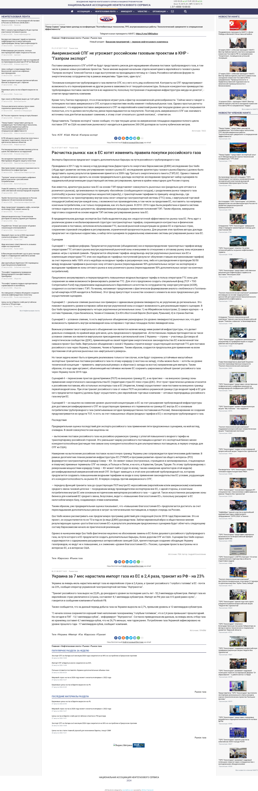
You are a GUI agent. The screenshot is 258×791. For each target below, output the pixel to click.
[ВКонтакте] (119, 138)
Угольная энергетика (21, 154)
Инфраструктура (19, 144)
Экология (17, 25)
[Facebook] (115, 138)
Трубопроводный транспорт (23, 46)
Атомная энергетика (21, 64)
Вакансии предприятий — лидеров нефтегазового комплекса (137, 42)
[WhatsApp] (138, 138)
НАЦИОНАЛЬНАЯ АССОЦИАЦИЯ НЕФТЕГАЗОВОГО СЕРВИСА (129, 777)
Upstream (17, 55)
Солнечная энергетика (22, 267)
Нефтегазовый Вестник (133, 142)
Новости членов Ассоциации (24, 133)
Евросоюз (64, 558)
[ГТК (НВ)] (129, 18)
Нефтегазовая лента (71, 38)
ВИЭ (15, 193)
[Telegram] (134, 138)
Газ (81, 634)
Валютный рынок (20, 101)
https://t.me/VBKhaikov (147, 33)
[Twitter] (130, 138)
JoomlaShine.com (127, 790)
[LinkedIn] (127, 138)
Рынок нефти (18, 212)
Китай (75, 135)
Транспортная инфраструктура (24, 163)
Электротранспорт (20, 230)
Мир (15, 85)
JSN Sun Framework (147, 790)
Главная (55, 38)
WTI (191, 4)
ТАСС (203, 131)
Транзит (102, 634)
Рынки (86, 38)
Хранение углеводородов (23, 111)
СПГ (61, 135)
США (67, 135)
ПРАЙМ (202, 630)
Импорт (73, 634)
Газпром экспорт (89, 135)
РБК (179, 554)
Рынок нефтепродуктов (22, 34)
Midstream (18, 118)
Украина (63, 634)
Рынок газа (18, 94)
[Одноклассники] (123, 138)
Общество (17, 279)
